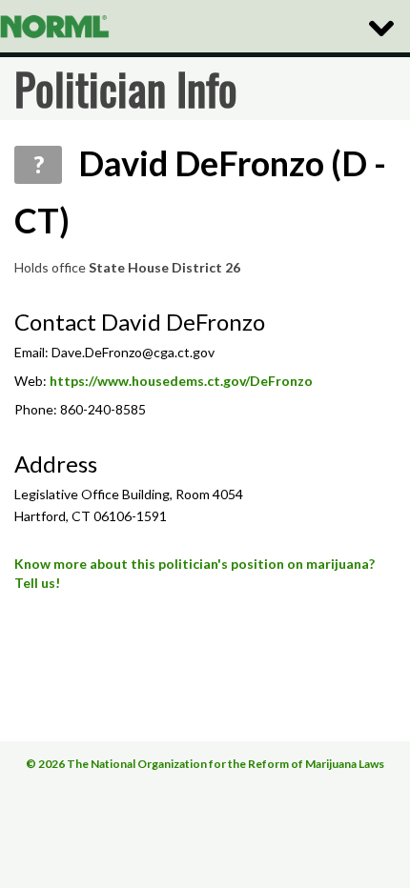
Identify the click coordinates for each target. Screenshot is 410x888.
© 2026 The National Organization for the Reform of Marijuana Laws (205, 764)
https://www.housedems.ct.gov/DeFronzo (181, 381)
